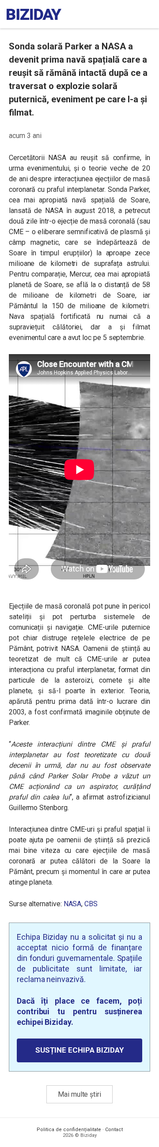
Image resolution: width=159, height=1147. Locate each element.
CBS (91, 904)
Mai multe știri (79, 1094)
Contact (114, 1129)
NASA (73, 904)
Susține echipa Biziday (79, 1050)
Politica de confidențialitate (69, 1129)
